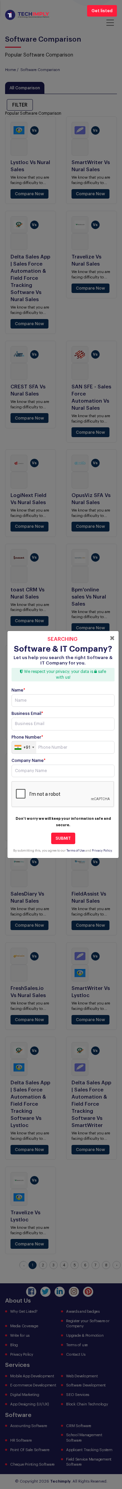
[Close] (112, 638)
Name (18, 690)
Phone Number (27, 737)
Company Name (28, 761)
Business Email (27, 714)
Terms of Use (75, 850)
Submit (63, 838)
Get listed (102, 11)
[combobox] (24, 747)
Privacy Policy (102, 850)
